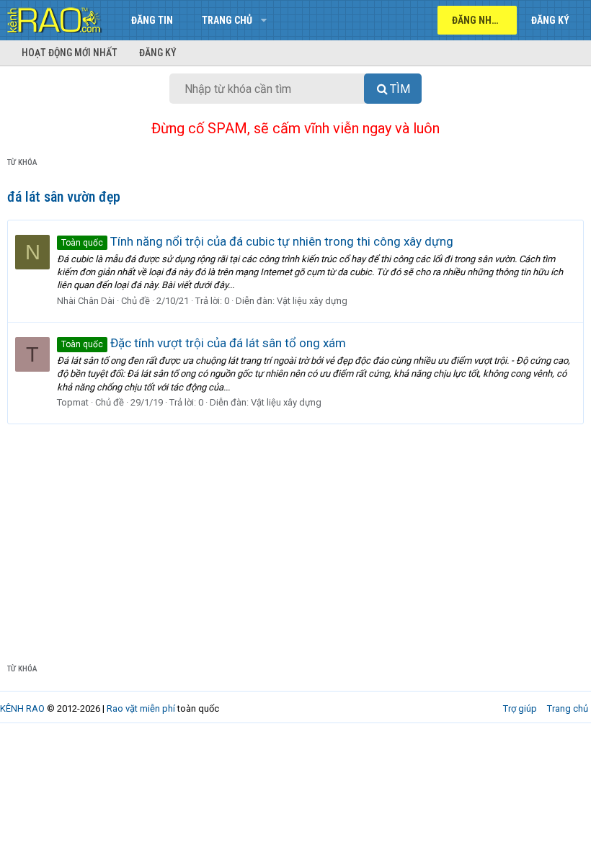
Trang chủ (227, 20)
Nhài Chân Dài (86, 300)
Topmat (73, 402)
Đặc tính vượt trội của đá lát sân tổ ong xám (203, 343)
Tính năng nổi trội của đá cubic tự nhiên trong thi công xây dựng (257, 241)
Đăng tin (152, 20)
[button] (263, 20)
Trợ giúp (520, 708)
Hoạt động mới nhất (69, 52)
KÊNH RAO (22, 708)
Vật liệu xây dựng (312, 300)
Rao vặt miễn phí (141, 708)
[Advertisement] (295, 532)
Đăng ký (158, 52)
